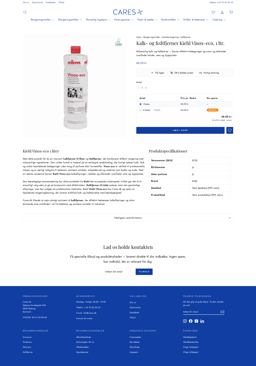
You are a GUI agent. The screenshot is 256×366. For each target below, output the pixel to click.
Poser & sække (146, 19)
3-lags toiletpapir (191, 352)
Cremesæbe (135, 337)
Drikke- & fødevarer (194, 19)
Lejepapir (134, 352)
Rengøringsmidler (41, 19)
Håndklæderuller (191, 341)
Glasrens (27, 347)
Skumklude (135, 347)
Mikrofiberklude (83, 337)
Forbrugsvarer (122, 19)
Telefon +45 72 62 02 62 (221, 2)
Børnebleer (135, 341)
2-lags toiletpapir (191, 347)
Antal (139, 82)
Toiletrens (27, 341)
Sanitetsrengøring (170, 37)
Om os (26, 2)
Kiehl (194, 181)
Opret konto (37, 2)
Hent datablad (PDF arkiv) (205, 188)
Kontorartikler (169, 19)
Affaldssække (82, 347)
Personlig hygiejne (97, 19)
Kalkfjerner (186, 37)
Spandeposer (82, 352)
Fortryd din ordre (84, 318)
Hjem (139, 37)
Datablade (50, 2)
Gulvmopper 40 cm (85, 341)
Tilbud (61, 2)
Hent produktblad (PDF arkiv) (207, 195)
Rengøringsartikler (69, 19)
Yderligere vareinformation (128, 217)
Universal (27, 337)
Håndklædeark (190, 337)
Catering (218, 19)
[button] (229, 130)
